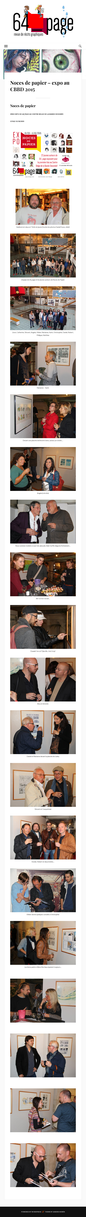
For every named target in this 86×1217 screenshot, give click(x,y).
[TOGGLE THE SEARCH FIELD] (80, 46)
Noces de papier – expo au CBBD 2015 (39, 85)
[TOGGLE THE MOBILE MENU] (6, 46)
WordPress (36, 1212)
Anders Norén (59, 1212)
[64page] (43, 36)
